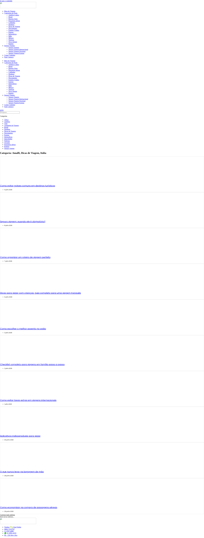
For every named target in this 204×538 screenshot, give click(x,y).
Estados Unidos (13, 30)
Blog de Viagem (9, 11)
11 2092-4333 (11, 533)
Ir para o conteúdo (6, 1)
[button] (7, 515)
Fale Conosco (8, 57)
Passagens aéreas (14, 21)
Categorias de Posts (10, 13)
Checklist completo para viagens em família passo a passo (32, 364)
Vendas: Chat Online (12, 527)
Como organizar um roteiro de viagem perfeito (25, 257)
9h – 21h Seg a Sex (10, 535)
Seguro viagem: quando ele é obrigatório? (22, 221)
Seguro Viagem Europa (16, 53)
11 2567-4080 (9, 531)
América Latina (13, 15)
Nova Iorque (12, 42)
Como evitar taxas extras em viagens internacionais (28, 400)
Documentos (12, 28)
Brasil (10, 17)
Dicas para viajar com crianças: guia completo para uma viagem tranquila (40, 292)
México (11, 38)
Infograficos (12, 34)
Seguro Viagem (9, 46)
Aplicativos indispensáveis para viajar (20, 435)
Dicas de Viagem (14, 26)
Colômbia (11, 23)
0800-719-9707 (9, 529)
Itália (10, 36)
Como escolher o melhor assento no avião (23, 328)
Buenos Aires (13, 19)
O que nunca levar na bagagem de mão (22, 471)
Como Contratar (9, 55)
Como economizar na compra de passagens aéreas (28, 507)
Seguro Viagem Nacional (16, 51)
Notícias (11, 40)
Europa (10, 32)
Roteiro (10, 44)
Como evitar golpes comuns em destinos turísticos (27, 185)
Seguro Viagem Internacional (18, 49)
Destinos (11, 25)
